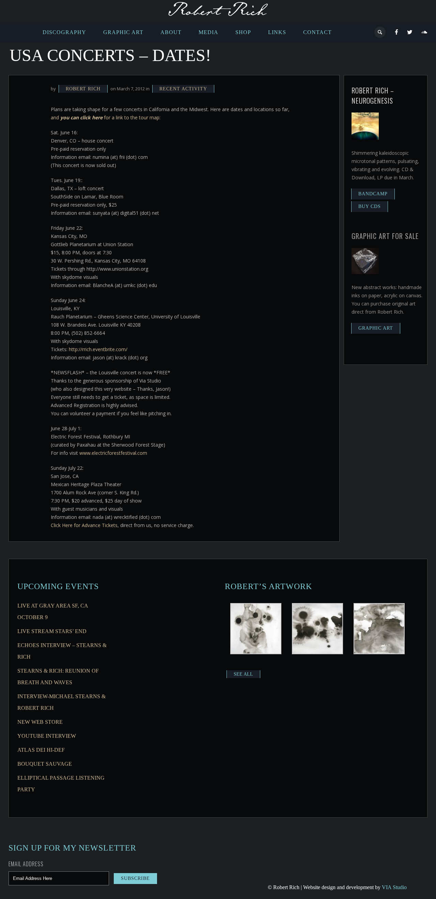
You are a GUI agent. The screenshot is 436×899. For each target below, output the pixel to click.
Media (208, 32)
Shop (243, 32)
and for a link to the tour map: (105, 117)
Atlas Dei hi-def (41, 750)
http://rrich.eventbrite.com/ (98, 349)
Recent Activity (183, 88)
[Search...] (380, 32)
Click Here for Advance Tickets (84, 525)
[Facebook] (397, 32)
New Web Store (40, 722)
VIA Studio (394, 887)
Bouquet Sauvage (44, 764)
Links (277, 32)
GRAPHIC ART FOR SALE (385, 236)
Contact (317, 32)
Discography (64, 32)
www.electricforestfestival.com (113, 453)
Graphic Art (123, 32)
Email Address (26, 864)
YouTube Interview (46, 736)
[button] (255, 629)
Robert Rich (83, 88)
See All (243, 674)
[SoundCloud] (424, 32)
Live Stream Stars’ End (52, 631)
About (171, 32)
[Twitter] (410, 32)
